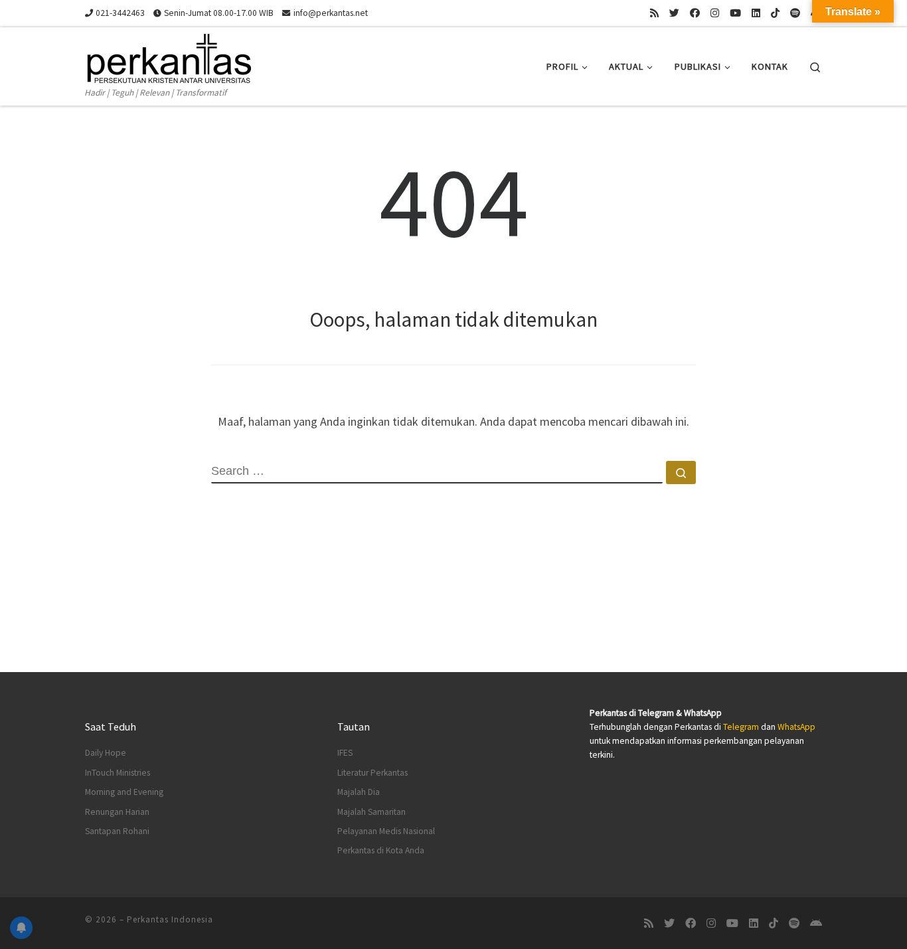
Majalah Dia (358, 792)
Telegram (741, 727)
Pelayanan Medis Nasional (386, 831)
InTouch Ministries (117, 772)
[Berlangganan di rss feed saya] (654, 13)
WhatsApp (796, 727)
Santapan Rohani (117, 831)
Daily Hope (105, 752)
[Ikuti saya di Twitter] (674, 13)
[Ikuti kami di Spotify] (795, 13)
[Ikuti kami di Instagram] (714, 13)
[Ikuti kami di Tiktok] (775, 13)
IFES (345, 752)
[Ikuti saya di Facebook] (695, 13)
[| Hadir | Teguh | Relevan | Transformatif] (168, 56)
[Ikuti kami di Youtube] (735, 13)
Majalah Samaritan (371, 812)
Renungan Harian (117, 812)
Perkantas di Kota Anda (380, 850)
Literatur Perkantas (372, 772)
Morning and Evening (124, 792)
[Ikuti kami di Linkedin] (756, 13)
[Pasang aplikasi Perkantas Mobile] (816, 923)
